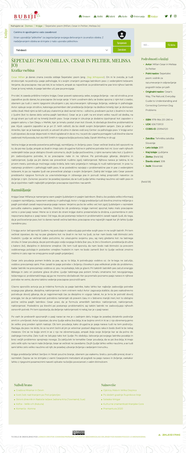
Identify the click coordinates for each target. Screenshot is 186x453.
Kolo (124, 16)
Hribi (100, 16)
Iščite (172, 45)
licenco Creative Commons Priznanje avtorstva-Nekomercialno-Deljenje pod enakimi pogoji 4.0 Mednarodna (91, 437)
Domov (86, 16)
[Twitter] (166, 16)
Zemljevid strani (171, 435)
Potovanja (139, 16)
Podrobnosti (21, 50)
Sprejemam (122, 43)
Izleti (112, 16)
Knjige (154, 16)
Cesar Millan (18, 77)
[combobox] (153, 45)
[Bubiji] (27, 16)
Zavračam (122, 49)
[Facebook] (171, 16)
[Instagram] (175, 16)
